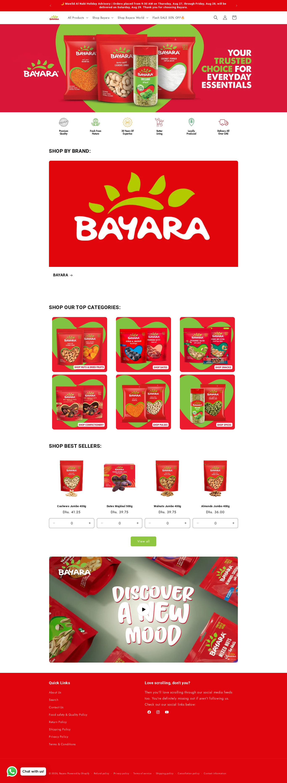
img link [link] (58, 117)
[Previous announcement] (50, 6)
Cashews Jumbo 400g (71, 506)
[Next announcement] (236, 6)
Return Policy (58, 722)
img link (80, 319)
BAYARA (60, 275)
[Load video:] (143, 610)
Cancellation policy (188, 773)
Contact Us (56, 707)
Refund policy (101, 773)
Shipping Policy (60, 729)
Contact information (215, 773)
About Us (55, 692)
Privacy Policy (58, 737)
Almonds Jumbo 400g (215, 506)
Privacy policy (121, 773)
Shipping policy (165, 773)
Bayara (62, 773)
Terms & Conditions (62, 744)
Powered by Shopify (78, 773)
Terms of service (142, 773)
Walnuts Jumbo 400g (167, 506)
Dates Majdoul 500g (120, 506)
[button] (77, 17)
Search (53, 700)
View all (143, 541)
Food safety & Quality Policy (68, 715)
